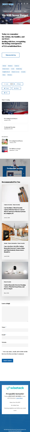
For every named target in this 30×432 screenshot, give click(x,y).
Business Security (7, 11)
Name (4, 327)
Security (23, 72)
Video (4, 75)
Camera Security (8, 204)
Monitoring (19, 69)
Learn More (19, 398)
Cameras (17, 66)
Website (4, 342)
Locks (12, 69)
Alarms (4, 66)
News (25, 11)
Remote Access (15, 72)
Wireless (10, 75)
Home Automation (12, 243)
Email (4, 335)
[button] (27, 3)
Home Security (17, 11)
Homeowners (6, 69)
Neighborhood (6, 72)
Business (10, 66)
